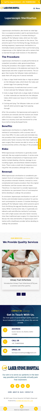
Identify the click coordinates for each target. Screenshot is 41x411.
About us (16, 392)
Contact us (29, 392)
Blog (22, 392)
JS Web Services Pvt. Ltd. (24, 401)
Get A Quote (39, 143)
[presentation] (19, 294)
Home (10, 392)
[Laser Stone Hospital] (9, 8)
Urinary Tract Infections (20, 280)
